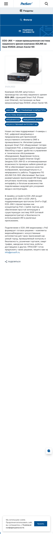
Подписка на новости (28, 31)
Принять (40, 524)
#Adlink (10, 110)
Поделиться (14, 262)
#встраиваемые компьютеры (31, 110)
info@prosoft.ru (12, 252)
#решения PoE (13, 120)
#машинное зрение (32, 120)
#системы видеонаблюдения (20, 115)
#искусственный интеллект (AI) (21, 124)
